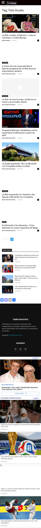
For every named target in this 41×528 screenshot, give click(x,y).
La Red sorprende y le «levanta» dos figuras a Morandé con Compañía (18, 195)
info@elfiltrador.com (15, 335)
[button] (3, 2)
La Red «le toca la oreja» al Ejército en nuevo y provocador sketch (19, 100)
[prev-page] (3, 239)
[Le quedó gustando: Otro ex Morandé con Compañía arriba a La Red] (20, 152)
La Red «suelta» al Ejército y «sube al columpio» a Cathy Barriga (19, 36)
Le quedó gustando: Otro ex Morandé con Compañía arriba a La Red (19, 164)
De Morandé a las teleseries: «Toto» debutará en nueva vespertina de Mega (20, 226)
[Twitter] (25, 349)
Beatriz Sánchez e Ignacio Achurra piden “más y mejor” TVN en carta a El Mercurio (26, 278)
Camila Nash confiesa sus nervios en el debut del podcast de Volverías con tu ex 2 (27, 257)
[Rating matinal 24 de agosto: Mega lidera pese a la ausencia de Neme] (7, 269)
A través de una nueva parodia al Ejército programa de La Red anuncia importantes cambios (19, 68)
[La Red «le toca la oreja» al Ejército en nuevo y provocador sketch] (20, 87)
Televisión (5, 32)
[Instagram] (20, 349)
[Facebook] (16, 349)
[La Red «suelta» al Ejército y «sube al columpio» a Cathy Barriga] (20, 23)
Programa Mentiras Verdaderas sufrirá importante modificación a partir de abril (19, 133)
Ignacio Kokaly (6, 40)
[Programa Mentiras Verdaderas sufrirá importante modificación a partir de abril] (20, 118)
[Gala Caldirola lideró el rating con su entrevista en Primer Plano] (7, 289)
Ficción (4, 222)
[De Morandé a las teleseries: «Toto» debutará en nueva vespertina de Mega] (20, 213)
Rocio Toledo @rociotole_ (9, 74)
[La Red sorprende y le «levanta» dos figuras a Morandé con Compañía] (20, 182)
